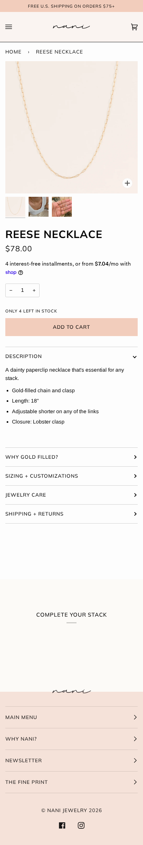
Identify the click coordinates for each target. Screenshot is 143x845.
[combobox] (29, 114)
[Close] (131, 29)
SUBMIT (72, 169)
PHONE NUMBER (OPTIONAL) (43, 99)
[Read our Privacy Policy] (124, 146)
